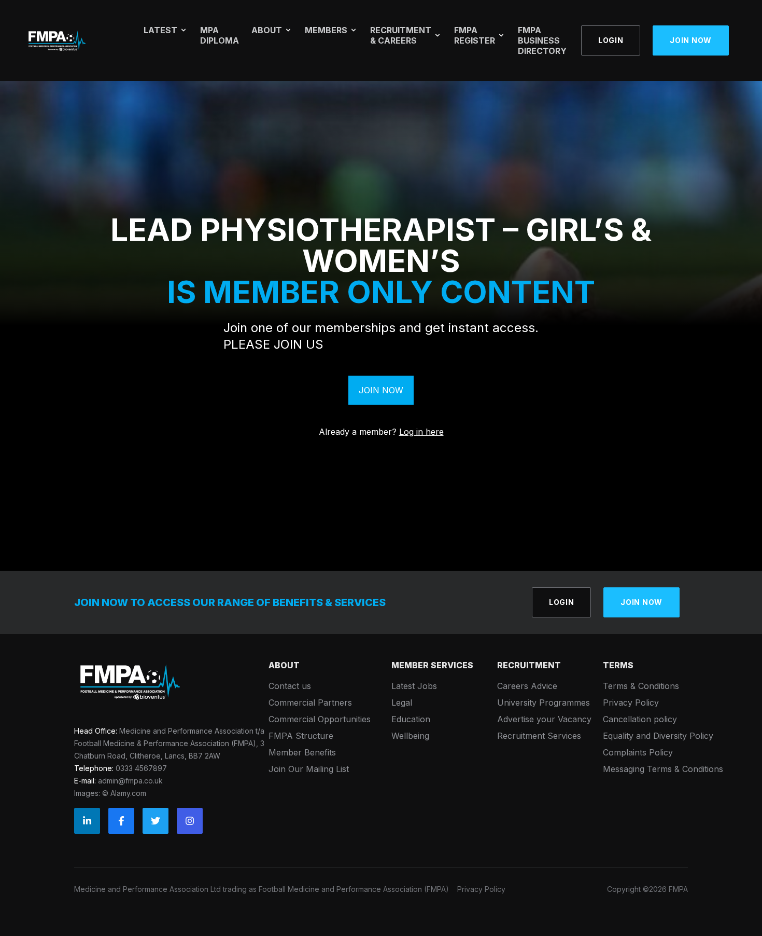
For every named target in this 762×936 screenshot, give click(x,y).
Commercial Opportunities (320, 719)
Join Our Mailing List (309, 769)
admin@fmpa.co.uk (130, 780)
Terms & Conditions (641, 686)
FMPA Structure (301, 736)
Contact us (290, 686)
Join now (691, 40)
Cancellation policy (640, 719)
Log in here (421, 431)
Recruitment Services (539, 736)
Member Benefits (302, 752)
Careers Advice (527, 686)
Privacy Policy (631, 702)
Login (611, 40)
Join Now (381, 390)
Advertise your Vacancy (544, 719)
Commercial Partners (310, 702)
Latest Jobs (414, 686)
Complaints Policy (638, 752)
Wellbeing (410, 736)
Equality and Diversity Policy (658, 736)
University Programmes (543, 702)
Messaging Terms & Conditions (663, 769)
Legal (401, 702)
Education (410, 719)
